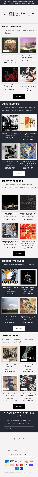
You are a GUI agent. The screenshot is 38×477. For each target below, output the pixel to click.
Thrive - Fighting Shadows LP (10, 288)
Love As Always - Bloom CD (10, 56)
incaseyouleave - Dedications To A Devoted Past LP (28, 86)
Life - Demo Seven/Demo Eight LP (28, 134)
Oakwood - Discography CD (10, 316)
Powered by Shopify (27, 472)
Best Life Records (15, 472)
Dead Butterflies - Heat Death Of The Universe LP (28, 162)
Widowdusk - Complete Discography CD (28, 288)
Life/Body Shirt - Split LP (10, 133)
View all (19, 97)
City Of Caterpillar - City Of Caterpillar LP (10, 242)
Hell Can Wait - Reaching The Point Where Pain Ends (27, 394)
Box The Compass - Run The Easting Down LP (28, 213)
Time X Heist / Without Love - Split (10, 394)
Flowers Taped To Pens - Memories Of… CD (28, 317)
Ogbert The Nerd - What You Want (10, 365)
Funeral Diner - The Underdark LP (10, 213)
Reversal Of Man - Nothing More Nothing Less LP (28, 242)
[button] (5, 14)
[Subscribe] (31, 429)
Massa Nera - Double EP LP (10, 162)
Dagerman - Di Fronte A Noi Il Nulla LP (10, 85)
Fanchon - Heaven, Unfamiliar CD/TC (28, 56)
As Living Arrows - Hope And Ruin (28, 365)
